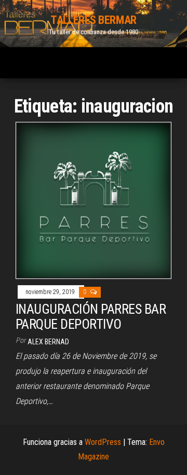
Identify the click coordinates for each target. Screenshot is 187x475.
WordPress (103, 442)
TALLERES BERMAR (93, 19)
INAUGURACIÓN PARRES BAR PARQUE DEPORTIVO (91, 316)
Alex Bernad (48, 342)
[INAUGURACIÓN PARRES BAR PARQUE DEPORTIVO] (93, 200)
